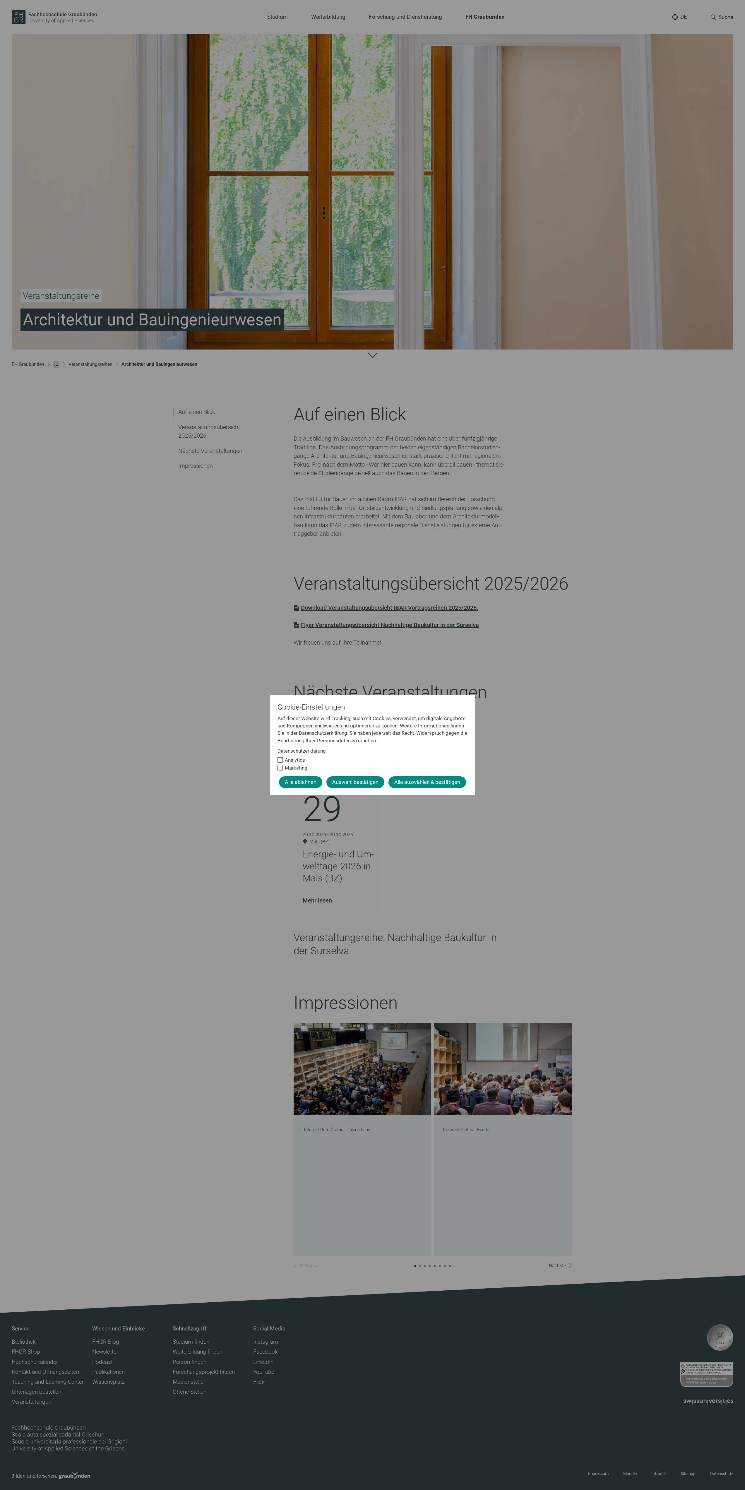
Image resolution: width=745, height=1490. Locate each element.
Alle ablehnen (300, 782)
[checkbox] (370, 760)
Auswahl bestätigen (355, 782)
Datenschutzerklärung (302, 751)
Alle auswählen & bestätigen (427, 782)
